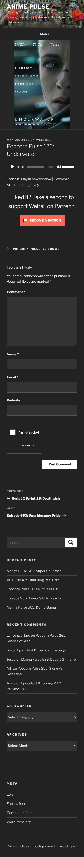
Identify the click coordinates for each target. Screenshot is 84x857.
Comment (16, 292)
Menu (44, 34)
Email (12, 377)
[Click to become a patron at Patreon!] (42, 227)
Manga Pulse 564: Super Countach (34, 571)
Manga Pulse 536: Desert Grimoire (48, 659)
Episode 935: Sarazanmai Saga (41, 650)
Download (62, 179)
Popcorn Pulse (27, 248)
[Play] (12, 167)
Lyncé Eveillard (18, 636)
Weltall (44, 139)
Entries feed (16, 804)
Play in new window (36, 179)
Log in (11, 794)
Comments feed (20, 813)
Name (13, 354)
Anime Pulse (28, 6)
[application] (42, 166)
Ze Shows (51, 248)
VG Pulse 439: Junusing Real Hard (33, 580)
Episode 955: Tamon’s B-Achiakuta (34, 598)
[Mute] (59, 167)
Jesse (11, 659)
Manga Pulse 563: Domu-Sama (31, 607)
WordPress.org (19, 822)
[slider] (68, 166)
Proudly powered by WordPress (52, 846)
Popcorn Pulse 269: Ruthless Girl (32, 589)
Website (13, 400)
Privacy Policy (17, 846)
